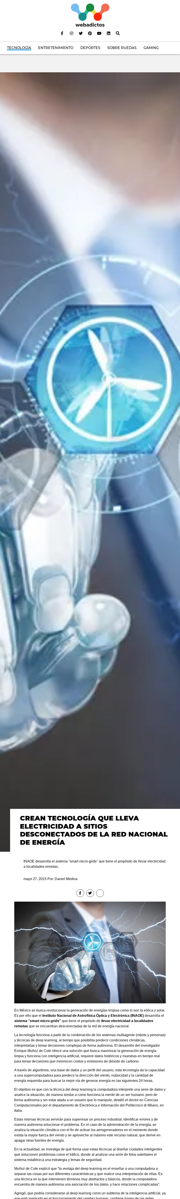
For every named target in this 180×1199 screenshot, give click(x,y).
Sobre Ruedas (122, 48)
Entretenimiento (55, 48)
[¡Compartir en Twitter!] (90, 893)
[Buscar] (118, 33)
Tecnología (19, 48)
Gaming (151, 48)
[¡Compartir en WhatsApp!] (100, 893)
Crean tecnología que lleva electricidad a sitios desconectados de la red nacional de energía (94, 830)
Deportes (90, 48)
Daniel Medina (66, 879)
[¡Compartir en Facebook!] (80, 893)
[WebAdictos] (90, 15)
